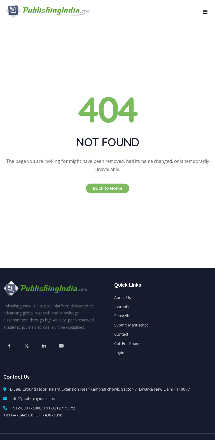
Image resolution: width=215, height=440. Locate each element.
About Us (122, 297)
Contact (121, 334)
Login (119, 352)
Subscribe (123, 315)
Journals (121, 306)
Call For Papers (128, 343)
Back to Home (107, 188)
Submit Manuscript (131, 325)
